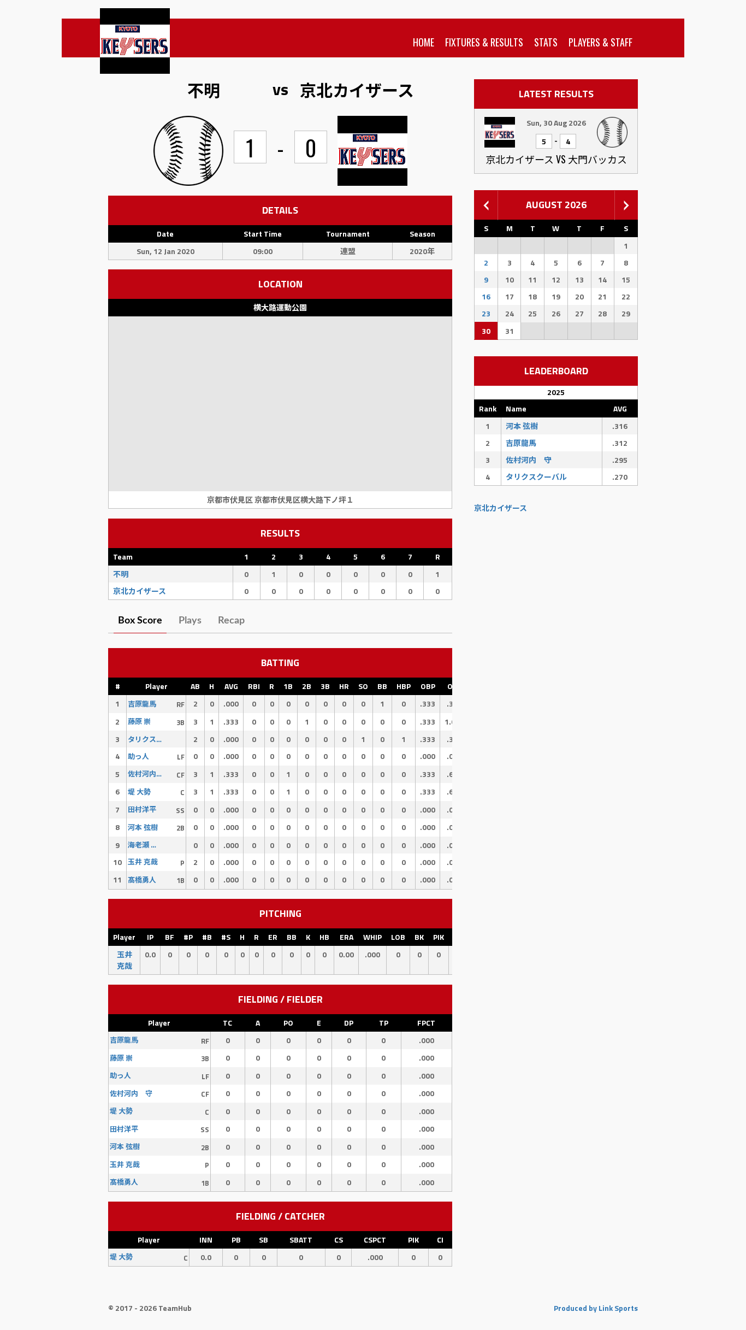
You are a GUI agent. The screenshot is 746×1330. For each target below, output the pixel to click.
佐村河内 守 (529, 460)
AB (195, 686)
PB (236, 1239)
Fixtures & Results (484, 42)
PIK (438, 937)
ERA (346, 937)
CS (338, 1239)
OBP (428, 686)
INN (205, 1239)
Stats (546, 42)
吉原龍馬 (521, 443)
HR (344, 686)
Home (423, 42)
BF (169, 937)
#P (188, 937)
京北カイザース (500, 508)
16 (486, 296)
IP (150, 937)
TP (383, 1022)
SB (263, 1239)
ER (272, 937)
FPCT (426, 1022)
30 (486, 331)
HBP (403, 686)
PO (288, 1022)
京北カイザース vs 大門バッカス (556, 159)
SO (363, 686)
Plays (190, 621)
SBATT (300, 1239)
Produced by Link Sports (596, 1308)
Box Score (140, 621)
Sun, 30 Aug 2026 (556, 122)
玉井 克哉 (124, 960)
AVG (231, 686)
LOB (398, 937)
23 (486, 313)
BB (382, 686)
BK (419, 937)
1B (288, 686)
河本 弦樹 (522, 426)
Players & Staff (600, 42)
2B (306, 686)
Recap (231, 621)
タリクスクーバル (536, 476)
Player (156, 686)
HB (324, 937)
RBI (254, 686)
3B (325, 686)
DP (348, 1022)
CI (440, 1239)
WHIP (372, 937)
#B (207, 937)
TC (227, 1022)
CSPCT (375, 1239)
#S (225, 937)
